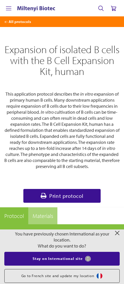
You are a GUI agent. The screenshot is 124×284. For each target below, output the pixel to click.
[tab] (14, 216)
